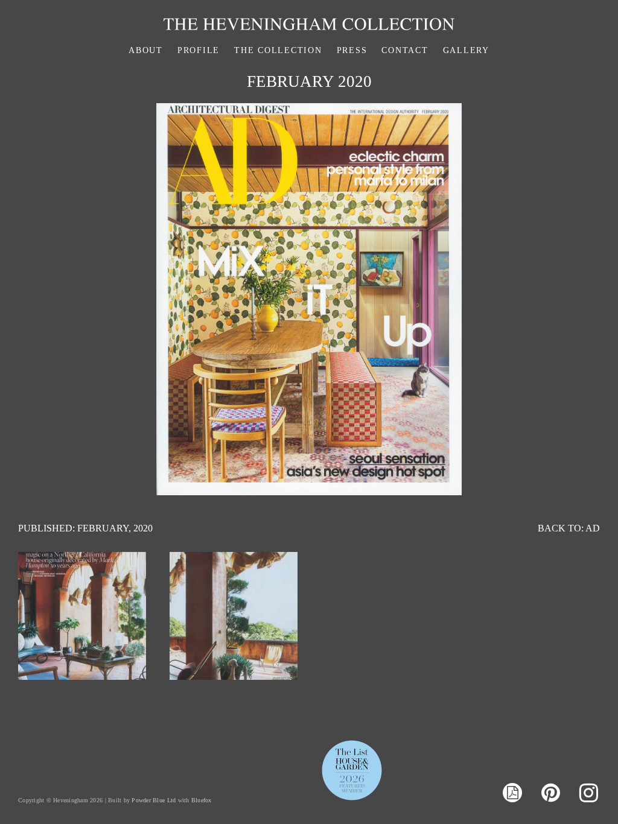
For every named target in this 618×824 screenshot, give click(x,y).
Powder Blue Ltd (154, 800)
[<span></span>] (82, 676)
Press (352, 50)
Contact (404, 50)
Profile (198, 50)
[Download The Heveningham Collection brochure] (512, 794)
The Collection (278, 50)
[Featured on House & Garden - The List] (351, 799)
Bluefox (201, 800)
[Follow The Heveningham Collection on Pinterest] (550, 793)
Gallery (466, 50)
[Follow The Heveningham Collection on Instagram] (588, 793)
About (146, 50)
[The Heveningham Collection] (309, 27)
